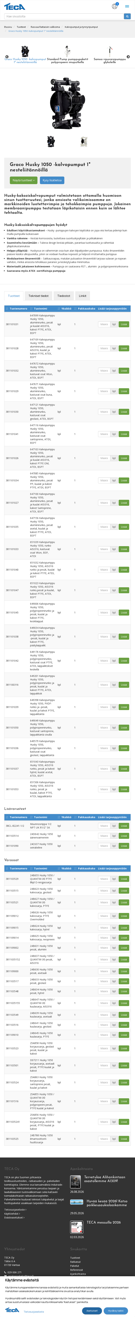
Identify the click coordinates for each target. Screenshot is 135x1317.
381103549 (12, 1014)
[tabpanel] (51, 141)
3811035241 (13, 1121)
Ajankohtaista (78, 1274)
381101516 (12, 1101)
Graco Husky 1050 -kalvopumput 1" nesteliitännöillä (35, 30)
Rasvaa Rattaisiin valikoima (45, 26)
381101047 (12, 590)
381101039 (12, 707)
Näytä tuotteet (23, 180)
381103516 (12, 1024)
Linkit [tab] (82, 296)
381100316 (12, 684)
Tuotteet (21, 26)
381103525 (12, 1138)
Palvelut (74, 1265)
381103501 (12, 1065)
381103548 (12, 991)
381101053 (12, 789)
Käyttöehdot (11, 1213)
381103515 (12, 890)
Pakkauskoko (86, 308)
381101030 (12, 411)
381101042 (12, 660)
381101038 (12, 636)
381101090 (12, 845)
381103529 (12, 878)
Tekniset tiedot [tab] (38, 296)
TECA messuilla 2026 (104, 1222)
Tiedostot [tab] (63, 296)
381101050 (12, 727)
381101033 (12, 549)
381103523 (12, 1048)
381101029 (12, 391)
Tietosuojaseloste (14, 1209)
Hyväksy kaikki (116, 1310)
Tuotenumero (18, 308)
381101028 (12, 348)
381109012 (12, 916)
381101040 (12, 569)
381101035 (12, 526)
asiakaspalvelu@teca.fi (21, 1276)
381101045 (12, 612)
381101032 (12, 370)
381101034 (12, 480)
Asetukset (92, 1310)
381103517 (12, 981)
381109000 (12, 971)
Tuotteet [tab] (14, 296)
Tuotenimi (40, 308)
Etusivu (8, 26)
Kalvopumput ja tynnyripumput (81, 26)
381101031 (12, 324)
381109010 (12, 1034)
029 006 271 (15, 1272)
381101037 (12, 768)
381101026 (12, 458)
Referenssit (76, 1270)
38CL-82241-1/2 (15, 825)
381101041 (12, 434)
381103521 (12, 902)
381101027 (12, 502)
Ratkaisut (75, 1261)
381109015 (12, 927)
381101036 (12, 748)
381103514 (12, 835)
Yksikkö (66, 308)
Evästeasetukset (14, 1217)
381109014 (12, 937)
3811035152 (13, 959)
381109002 (12, 947)
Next (128, 57)
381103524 (12, 1082)
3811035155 (13, 1003)
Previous (6, 57)
